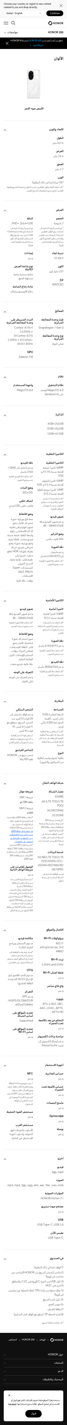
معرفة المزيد (38, 45)
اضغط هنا (12, 1404)
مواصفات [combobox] (12, 32)
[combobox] (55, 33)
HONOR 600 (35, 41)
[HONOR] (54, 1339)
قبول (33, 1413)
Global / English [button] (14, 13)
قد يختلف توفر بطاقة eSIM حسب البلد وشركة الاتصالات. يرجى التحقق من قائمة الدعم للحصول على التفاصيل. (21, 837)
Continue (55, 13)
